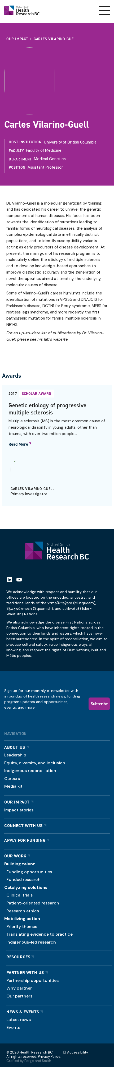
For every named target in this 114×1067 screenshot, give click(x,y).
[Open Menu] (104, 10)
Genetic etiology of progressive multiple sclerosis (47, 408)
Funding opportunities (29, 872)
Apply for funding (25, 840)
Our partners (19, 996)
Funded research (23, 879)
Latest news (18, 1019)
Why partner (19, 988)
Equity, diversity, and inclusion (34, 763)
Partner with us (25, 972)
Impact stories (18, 810)
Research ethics (22, 911)
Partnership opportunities (32, 980)
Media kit (13, 786)
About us (14, 747)
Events (13, 1027)
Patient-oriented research (32, 903)
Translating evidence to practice (39, 934)
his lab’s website (52, 339)
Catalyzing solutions (25, 887)
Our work (15, 856)
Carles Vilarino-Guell (33, 488)
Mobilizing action (22, 918)
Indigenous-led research (31, 942)
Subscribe (99, 703)
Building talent (19, 864)
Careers (12, 778)
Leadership (15, 755)
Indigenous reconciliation (30, 770)
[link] (57, 445)
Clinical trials (19, 895)
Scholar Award (36, 393)
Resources (18, 957)
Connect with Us (23, 825)
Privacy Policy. (49, 1056)
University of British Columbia (70, 142)
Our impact (17, 802)
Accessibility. (77, 1052)
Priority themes (21, 926)
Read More (18, 444)
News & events (22, 1012)
